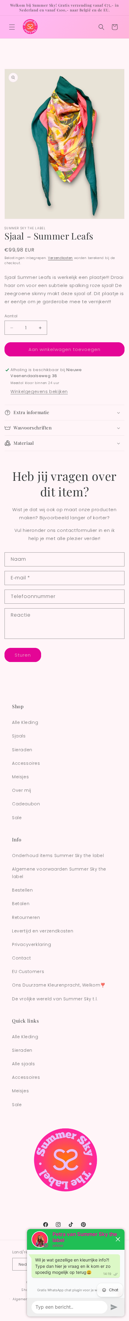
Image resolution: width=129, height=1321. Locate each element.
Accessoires (26, 763)
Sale (17, 818)
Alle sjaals (23, 1064)
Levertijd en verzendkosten (43, 931)
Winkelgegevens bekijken (39, 392)
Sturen (23, 655)
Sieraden (22, 750)
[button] (12, 27)
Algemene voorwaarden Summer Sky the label (59, 873)
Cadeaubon (26, 804)
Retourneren (26, 917)
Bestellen (22, 890)
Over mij (21, 790)
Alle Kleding (25, 722)
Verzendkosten (60, 258)
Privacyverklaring (31, 944)
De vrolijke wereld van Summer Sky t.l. (55, 999)
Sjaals (19, 736)
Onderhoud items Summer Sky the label (58, 856)
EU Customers (28, 972)
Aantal (10, 316)
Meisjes (20, 777)
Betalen (20, 904)
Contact (21, 958)
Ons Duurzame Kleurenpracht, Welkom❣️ (59, 985)
